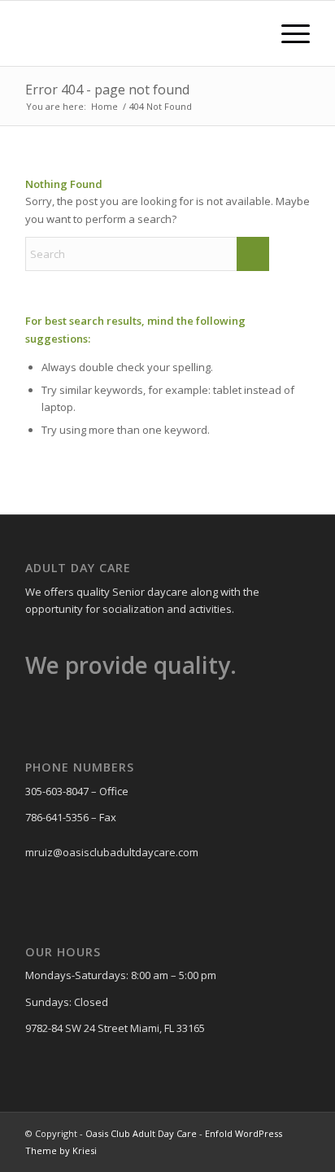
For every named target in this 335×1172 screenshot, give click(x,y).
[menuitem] (249, 33)
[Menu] (287, 33)
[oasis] (139, 33)
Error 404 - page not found (107, 89)
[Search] (249, 33)
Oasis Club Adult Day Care (141, 1133)
